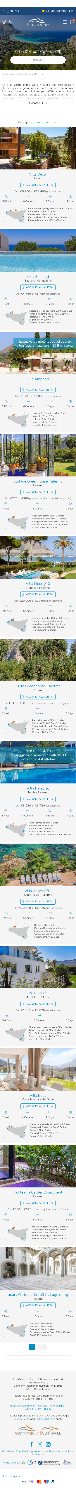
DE (12, 11)
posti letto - (36, 122)
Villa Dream (38, 993)
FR (17, 11)
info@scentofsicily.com (23, 1405)
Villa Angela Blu (38, 891)
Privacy (47, 1408)
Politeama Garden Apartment (38, 1192)
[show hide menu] (65, 21)
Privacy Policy (22, 1419)
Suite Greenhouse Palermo (38, 686)
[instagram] (46, 1444)
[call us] (4, 22)
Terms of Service (45, 1419)
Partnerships (56, 1405)
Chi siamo (8, 1451)
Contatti (42, 1405)
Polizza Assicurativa (60, 1451)
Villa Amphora (38, 379)
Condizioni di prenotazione (31, 1451)
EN (3, 11)
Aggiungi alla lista (39, 185)
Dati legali (38, 1454)
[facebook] (30, 1444)
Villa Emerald (38, 277)
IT (8, 11)
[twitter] (38, 1444)
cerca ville (38, 60)
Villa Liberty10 (38, 584)
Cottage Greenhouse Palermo (38, 481)
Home (5, 74)
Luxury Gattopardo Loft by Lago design (38, 1295)
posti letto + (51, 122)
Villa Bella (38, 1095)
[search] (11, 21)
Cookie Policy (33, 1408)
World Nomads (12, 1462)
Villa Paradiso (38, 788)
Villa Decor (38, 174)
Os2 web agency (12, 1476)
